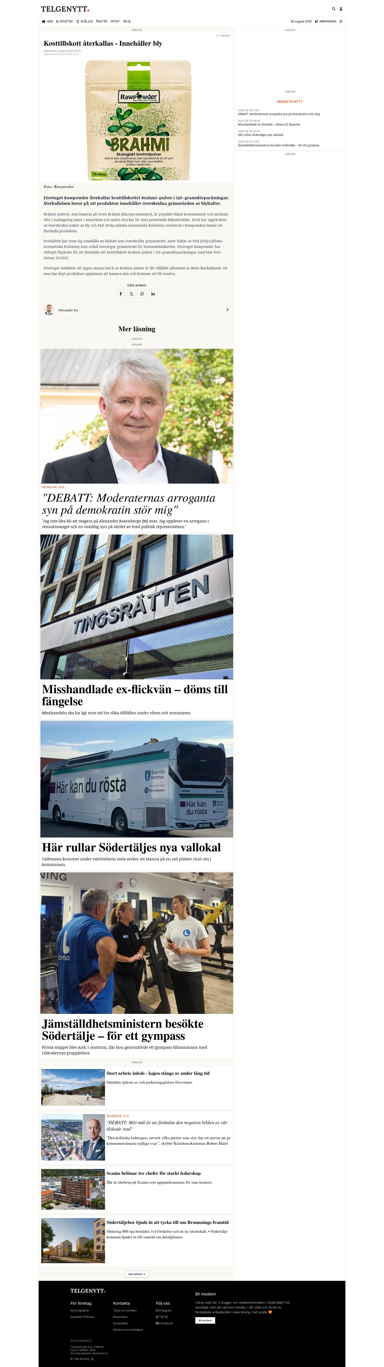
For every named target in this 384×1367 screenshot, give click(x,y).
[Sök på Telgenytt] (334, 8)
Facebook (166, 1323)
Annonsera (120, 1317)
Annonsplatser (79, 1310)
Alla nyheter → (136, 1274)
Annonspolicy (80, 1341)
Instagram (165, 1310)
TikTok (163, 1317)
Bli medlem (205, 1320)
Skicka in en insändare (128, 1329)
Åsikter (101, 21)
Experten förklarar (82, 1317)
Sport (115, 21)
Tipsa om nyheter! (125, 1310)
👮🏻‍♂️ (84, 21)
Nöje (127, 21)
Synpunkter (120, 1323)
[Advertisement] (290, 60)
